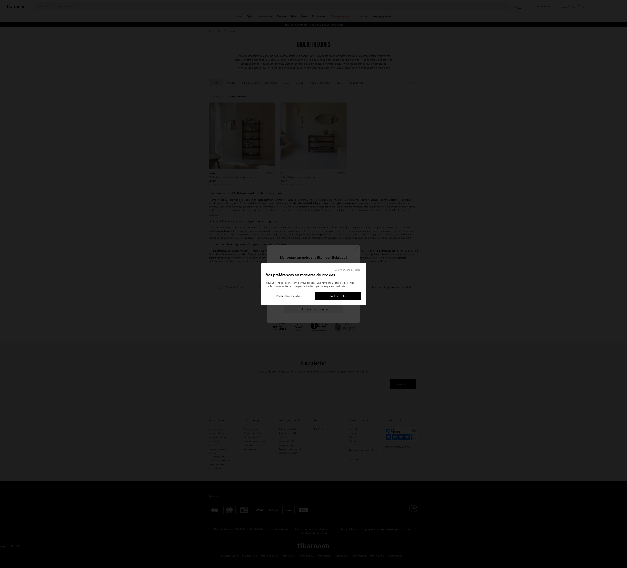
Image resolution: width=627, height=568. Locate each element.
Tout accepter (338, 296)
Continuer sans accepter (347, 269)
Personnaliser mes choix (289, 295)
